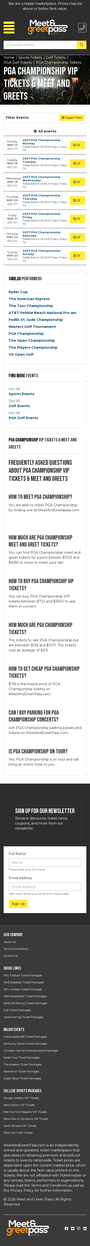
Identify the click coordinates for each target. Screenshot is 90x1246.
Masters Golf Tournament (32, 326)
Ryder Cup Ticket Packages (21, 1057)
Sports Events (21, 394)
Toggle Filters (73, 117)
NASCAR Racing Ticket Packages (25, 1003)
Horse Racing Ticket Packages (23, 1017)
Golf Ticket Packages (17, 1010)
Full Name (17, 854)
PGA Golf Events (23, 418)
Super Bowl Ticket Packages (22, 1078)
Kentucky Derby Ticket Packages (25, 1043)
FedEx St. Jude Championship (36, 320)
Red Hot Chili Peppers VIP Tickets (25, 1112)
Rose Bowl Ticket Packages (21, 1071)
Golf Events (19, 406)
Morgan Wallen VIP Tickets (21, 1098)
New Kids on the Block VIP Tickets (26, 1119)
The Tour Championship (31, 306)
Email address (20, 878)
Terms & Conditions (16, 948)
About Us (10, 942)
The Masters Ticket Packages (23, 1064)
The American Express (29, 299)
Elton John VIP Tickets (18, 1132)
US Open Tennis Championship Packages (31, 1050)
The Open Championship (32, 340)
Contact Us (11, 955)
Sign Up (18, 904)
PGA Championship (26, 333)
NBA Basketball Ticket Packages (25, 996)
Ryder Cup (18, 292)
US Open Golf (21, 354)
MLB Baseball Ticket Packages (24, 982)
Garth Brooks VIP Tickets (20, 1125)
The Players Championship (33, 347)
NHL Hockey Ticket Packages (23, 989)
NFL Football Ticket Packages (23, 975)
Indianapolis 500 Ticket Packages (25, 1036)
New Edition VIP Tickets (19, 1105)
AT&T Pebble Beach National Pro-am (42, 313)
